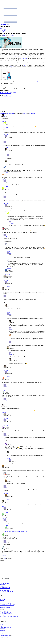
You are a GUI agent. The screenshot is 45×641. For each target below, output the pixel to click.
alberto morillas (6, 96)
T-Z (11, 635)
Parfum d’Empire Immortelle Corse (5, 587)
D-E (8, 636)
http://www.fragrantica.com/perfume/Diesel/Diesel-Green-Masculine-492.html (16, 531)
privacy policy (25, 113)
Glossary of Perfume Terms (4, 632)
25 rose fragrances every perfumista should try (6, 606)
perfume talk (5, 95)
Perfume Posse (2, 598)
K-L (2, 637)
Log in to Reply (4, 121)
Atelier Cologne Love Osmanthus (4, 583)
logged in (5, 558)
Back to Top (1, 624)
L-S (9, 635)
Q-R (8, 637)
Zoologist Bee (2, 586)
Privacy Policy (9, 627)
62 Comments (12, 35)
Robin (8, 205)
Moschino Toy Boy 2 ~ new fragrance (5, 93)
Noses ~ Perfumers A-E (3, 635)
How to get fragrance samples (4, 615)
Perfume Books (2, 633)
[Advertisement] (6, 104)
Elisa (4, 116)
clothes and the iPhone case (24, 58)
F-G (10, 636)
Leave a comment (2, 113)
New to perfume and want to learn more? (5, 612)
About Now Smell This (3, 627)
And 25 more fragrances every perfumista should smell (7, 604)
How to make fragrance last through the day (6, 613)
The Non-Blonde (2, 599)
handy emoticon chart (32, 113)
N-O (5, 637)
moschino (10, 96)
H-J (0, 637)
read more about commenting (10, 113)
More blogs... (2, 600)
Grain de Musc (2, 597)
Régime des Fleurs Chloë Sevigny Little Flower (6, 591)
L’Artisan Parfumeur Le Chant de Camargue (6, 589)
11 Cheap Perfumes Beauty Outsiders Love (6, 607)
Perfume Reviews (2, 628)
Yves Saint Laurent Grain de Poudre (5, 590)
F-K (7, 635)
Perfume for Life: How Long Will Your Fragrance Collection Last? (9, 616)
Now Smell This (4, 24)
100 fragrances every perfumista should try (6, 603)
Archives (1, 626)
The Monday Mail (2, 630)
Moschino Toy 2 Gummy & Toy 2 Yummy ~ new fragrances (8, 92)
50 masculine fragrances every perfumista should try (7, 605)
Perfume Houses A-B (3, 636)
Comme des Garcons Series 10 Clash (5, 588)
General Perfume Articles (3, 629)
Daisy (24, 65)
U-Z (1, 638)
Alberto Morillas (12, 66)
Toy (37, 81)
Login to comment (4, 1)
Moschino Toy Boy (2, 584)
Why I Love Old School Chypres (4, 611)
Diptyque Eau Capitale (3, 585)
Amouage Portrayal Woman (4, 593)
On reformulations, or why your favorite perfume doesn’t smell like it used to (10, 614)
